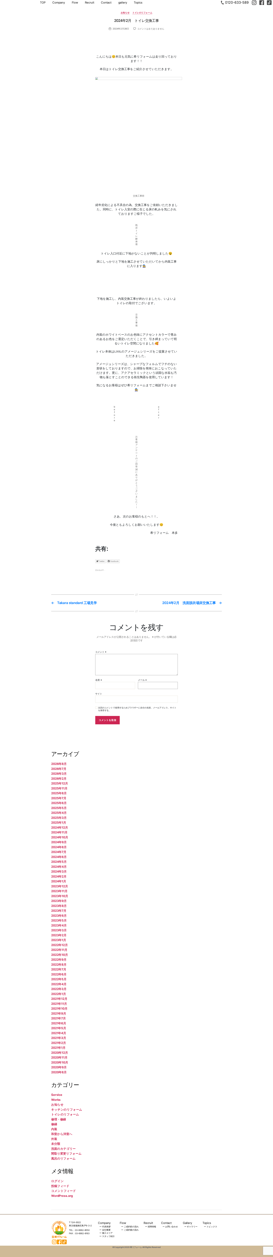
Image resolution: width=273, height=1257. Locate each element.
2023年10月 (59, 896)
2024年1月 (58, 881)
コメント (100, 652)
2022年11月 (59, 950)
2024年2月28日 (121, 28)
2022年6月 (59, 974)
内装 (54, 1129)
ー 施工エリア (106, 1233)
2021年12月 (59, 999)
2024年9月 (59, 842)
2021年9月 (58, 1013)
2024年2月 (59, 876)
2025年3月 (59, 818)
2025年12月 (59, 783)
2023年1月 (58, 940)
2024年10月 (59, 837)
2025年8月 (59, 793)
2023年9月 (59, 901)
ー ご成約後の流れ (130, 1229)
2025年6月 (59, 803)
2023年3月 (59, 930)
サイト (98, 693)
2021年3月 (58, 1038)
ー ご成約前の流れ (130, 1226)
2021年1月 (58, 1047)
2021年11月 (59, 1003)
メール (142, 680)
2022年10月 (59, 955)
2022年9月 (59, 959)
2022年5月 (59, 979)
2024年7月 (58, 852)
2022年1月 (58, 994)
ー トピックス (210, 1226)
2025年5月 (59, 808)
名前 (98, 680)
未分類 (55, 1143)
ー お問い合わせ (170, 1226)
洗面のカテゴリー (63, 1148)
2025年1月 (58, 822)
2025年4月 (59, 813)
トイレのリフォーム (142, 12)
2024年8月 (59, 847)
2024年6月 (59, 857)
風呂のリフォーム (63, 1158)
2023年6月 (59, 915)
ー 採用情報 (150, 1226)
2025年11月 (59, 788)
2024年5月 (59, 861)
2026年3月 (59, 773)
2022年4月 (59, 984)
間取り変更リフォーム (66, 1153)
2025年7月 (58, 798)
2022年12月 (59, 945)
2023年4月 (59, 925)
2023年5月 (59, 920)
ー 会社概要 (104, 1229)
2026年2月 (59, 778)
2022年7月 (58, 969)
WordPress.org (62, 1196)
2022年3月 (59, 989)
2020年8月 (59, 1072)
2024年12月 (59, 827)
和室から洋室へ (61, 1134)
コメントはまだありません (150, 28)
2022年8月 (59, 964)
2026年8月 (59, 764)
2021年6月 (58, 1023)
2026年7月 (58, 769)
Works (56, 1100)
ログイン (57, 1181)
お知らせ (125, 12)
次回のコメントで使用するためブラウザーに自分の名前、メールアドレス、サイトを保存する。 (137, 709)
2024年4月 (59, 866)
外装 (54, 1139)
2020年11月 (59, 1057)
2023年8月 (59, 906)
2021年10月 (59, 1008)
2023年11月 (59, 891)
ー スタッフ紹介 (107, 1236)
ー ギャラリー (190, 1226)
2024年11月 (59, 832)
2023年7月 (58, 910)
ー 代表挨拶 (104, 1226)
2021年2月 (58, 1043)
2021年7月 (58, 1018)
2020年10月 (59, 1062)
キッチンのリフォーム (66, 1109)
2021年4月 (58, 1033)
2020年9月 (59, 1067)
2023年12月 (59, 886)
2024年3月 (59, 871)
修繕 (54, 1124)
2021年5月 (58, 1028)
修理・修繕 (58, 1119)
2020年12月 (59, 1052)
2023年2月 (59, 935)
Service (56, 1095)
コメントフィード (63, 1191)
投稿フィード (60, 1186)
